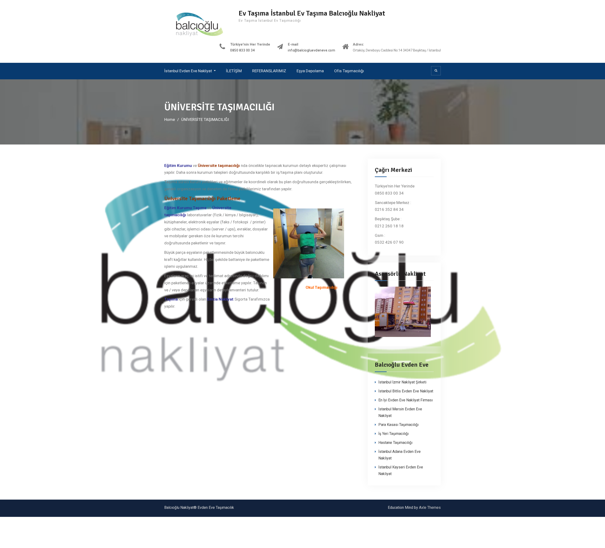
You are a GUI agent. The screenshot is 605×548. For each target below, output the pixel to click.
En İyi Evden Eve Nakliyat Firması (405, 400)
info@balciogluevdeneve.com (311, 50)
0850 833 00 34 (242, 50)
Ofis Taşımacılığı (349, 70)
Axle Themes (430, 507)
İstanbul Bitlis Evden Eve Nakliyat (405, 391)
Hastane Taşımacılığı (395, 442)
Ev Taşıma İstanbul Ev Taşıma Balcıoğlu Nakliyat (312, 13)
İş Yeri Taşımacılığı (393, 433)
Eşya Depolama (310, 70)
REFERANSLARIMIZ (269, 70)
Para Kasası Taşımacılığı (398, 424)
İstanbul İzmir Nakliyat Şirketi (402, 382)
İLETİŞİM (234, 70)
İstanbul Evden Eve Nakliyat (188, 70)
